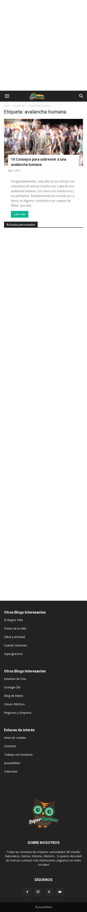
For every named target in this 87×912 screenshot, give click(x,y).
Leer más (19, 214)
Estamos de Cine (15, 679)
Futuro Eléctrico (14, 704)
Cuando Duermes (15, 645)
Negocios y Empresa (17, 713)
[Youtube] (60, 892)
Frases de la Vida (15, 628)
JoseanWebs (12, 763)
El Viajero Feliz (13, 620)
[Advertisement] (43, 45)
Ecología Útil (12, 687)
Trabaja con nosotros (18, 754)
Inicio (7, 105)
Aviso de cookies (15, 738)
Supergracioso (13, 654)
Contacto (10, 746)
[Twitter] (49, 892)
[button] (6, 96)
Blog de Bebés (13, 696)
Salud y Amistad (14, 637)
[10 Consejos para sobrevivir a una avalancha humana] (43, 142)
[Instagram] (38, 892)
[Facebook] (27, 892)
